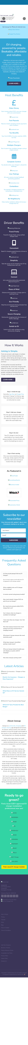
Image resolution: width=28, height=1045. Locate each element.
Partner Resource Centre (7, 950)
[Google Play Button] (14, 34)
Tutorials (3, 919)
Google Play (20, 394)
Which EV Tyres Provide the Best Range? (13, 706)
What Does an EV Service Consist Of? (13, 692)
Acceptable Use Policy (6, 953)
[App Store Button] (14, 30)
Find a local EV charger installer (14, 867)
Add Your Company (6, 945)
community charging (15, 726)
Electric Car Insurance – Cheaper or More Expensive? (14, 678)
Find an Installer (5, 927)
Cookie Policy (4, 958)
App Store (12, 394)
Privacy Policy (4, 955)
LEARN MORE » (8, 380)
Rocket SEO (20, 974)
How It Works (4, 914)
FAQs (2, 922)
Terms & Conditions (6, 930)
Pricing (3, 917)
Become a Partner (5, 947)
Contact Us (4, 961)
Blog (2, 925)
